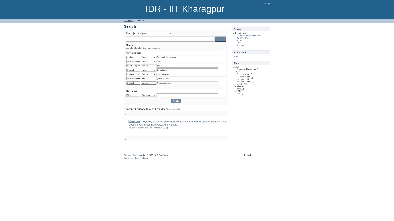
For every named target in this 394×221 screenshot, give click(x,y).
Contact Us (128, 158)
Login (267, 4)
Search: (129, 33)
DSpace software (131, 155)
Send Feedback (141, 158)
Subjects (240, 45)
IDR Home (128, 20)
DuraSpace (163, 155)
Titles (239, 43)
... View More (242, 84)
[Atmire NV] (261, 157)
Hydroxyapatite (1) (245, 79)
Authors (240, 40)
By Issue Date (243, 38)
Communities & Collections (249, 35)
